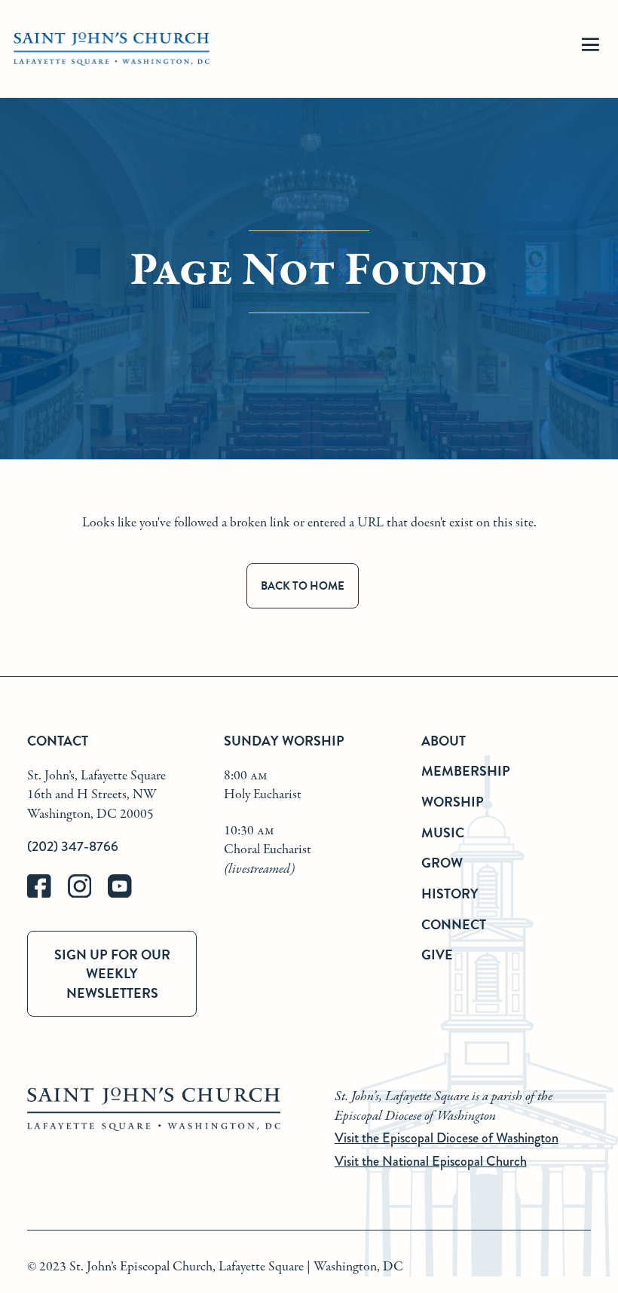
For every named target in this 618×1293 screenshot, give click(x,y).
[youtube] (126, 894)
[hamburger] (590, 49)
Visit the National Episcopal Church (431, 1161)
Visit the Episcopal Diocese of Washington (446, 1138)
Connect (453, 924)
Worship (452, 801)
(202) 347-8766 (72, 846)
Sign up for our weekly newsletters (112, 973)
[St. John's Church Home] (112, 49)
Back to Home (302, 586)
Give (437, 954)
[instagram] (88, 894)
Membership (465, 771)
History (450, 893)
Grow (442, 862)
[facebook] (47, 894)
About (443, 740)
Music (442, 832)
